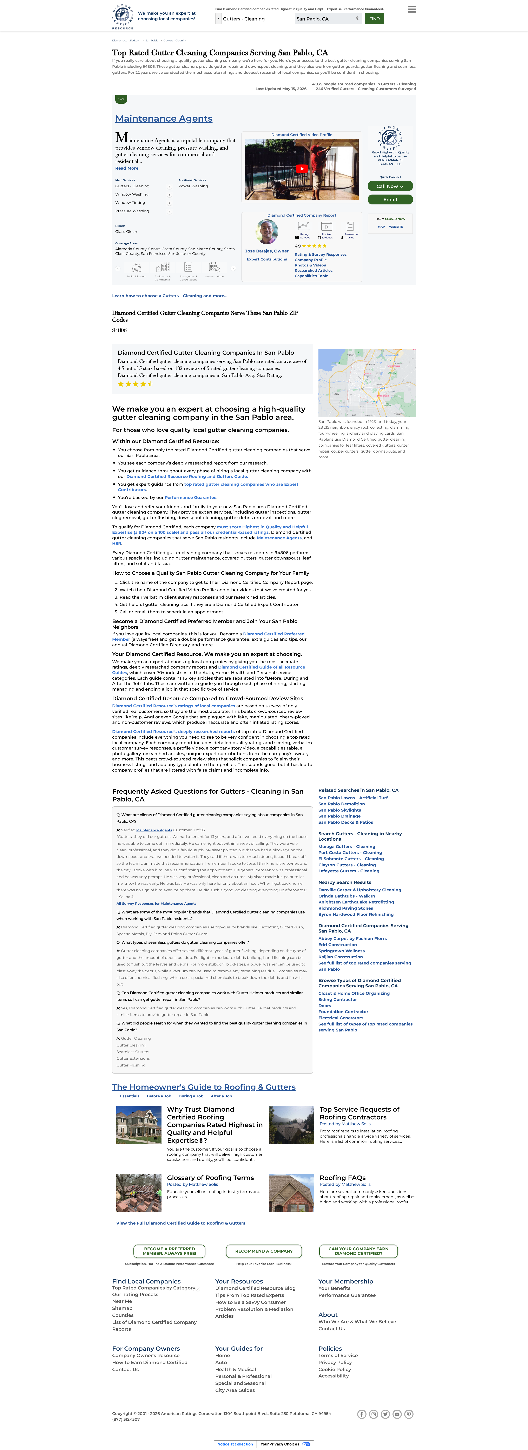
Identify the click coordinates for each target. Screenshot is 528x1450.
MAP (381, 227)
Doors (324, 1005)
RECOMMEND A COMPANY (264, 1251)
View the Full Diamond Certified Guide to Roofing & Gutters (180, 1223)
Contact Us (331, 1329)
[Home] (122, 17)
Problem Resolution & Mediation (254, 1309)
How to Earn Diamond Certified (149, 1362)
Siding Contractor (337, 999)
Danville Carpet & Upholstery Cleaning (359, 889)
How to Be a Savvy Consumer (250, 1302)
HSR (116, 543)
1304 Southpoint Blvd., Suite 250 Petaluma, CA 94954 (277, 1413)
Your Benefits (334, 1288)
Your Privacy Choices (279, 1444)
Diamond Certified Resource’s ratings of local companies (173, 705)
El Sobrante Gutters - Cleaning (351, 858)
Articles (224, 1316)
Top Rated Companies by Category (153, 1288)
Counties (123, 1315)
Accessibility (333, 1376)
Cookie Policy (334, 1369)
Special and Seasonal (240, 1383)
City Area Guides (235, 1390)
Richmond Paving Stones (345, 908)
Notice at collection (235, 1444)
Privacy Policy (335, 1362)
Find (374, 18)
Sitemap (122, 1308)
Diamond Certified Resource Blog (255, 1288)
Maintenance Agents (279, 537)
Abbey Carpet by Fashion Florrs (352, 938)
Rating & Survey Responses (320, 254)
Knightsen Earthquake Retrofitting (356, 902)
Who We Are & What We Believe (357, 1321)
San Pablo (151, 40)
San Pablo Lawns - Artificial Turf (353, 797)
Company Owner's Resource (146, 1355)
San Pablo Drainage (339, 816)
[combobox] (256, 18)
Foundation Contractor (343, 1011)
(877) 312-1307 (126, 1419)
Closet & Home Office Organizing (354, 993)
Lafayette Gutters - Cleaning (349, 870)
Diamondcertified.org (126, 40)
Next (233, 268)
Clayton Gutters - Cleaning (347, 864)
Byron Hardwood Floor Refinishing (356, 914)
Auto (221, 1362)
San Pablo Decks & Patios (345, 822)
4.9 (298, 246)
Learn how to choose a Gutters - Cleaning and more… (169, 295)
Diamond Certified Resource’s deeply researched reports (173, 731)
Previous (118, 268)
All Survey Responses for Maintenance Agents (157, 904)
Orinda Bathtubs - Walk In (346, 896)
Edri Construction (337, 944)
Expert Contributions (267, 259)
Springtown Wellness (341, 950)
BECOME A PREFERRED (169, 1251)
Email (390, 199)
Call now (388, 186)
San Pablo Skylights (339, 810)
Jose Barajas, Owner (267, 251)
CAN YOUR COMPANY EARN (359, 1251)
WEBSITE (396, 227)
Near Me (122, 1301)
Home (222, 1355)
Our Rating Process (135, 1294)
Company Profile (311, 260)
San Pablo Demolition (341, 803)
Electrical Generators (340, 1017)
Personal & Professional (243, 1376)
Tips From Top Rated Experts (249, 1295)
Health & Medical (235, 1369)
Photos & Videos (310, 265)
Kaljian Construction (340, 956)
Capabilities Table (311, 276)
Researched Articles (313, 270)
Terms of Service (338, 1355)
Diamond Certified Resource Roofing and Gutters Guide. (187, 476)
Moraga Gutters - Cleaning (346, 846)
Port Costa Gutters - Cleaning (350, 852)
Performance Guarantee (190, 497)
